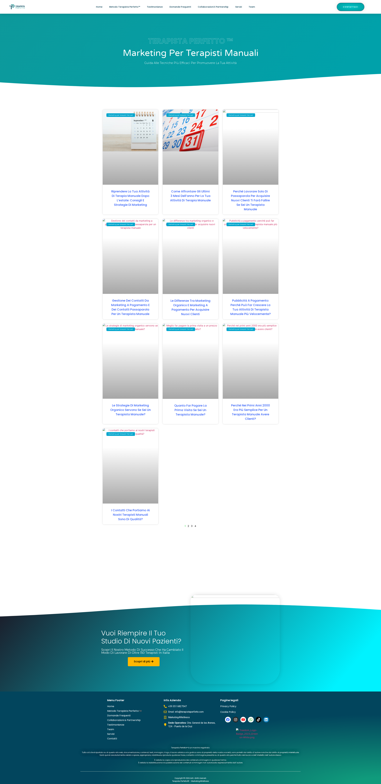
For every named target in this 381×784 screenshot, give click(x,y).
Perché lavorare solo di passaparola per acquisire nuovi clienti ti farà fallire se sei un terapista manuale (250, 200)
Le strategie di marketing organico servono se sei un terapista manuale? (130, 409)
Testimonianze (155, 6)
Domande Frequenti (180, 6)
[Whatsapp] (251, 719)
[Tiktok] (258, 719)
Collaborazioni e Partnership (213, 6)
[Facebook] (228, 719)
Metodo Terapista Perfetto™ (124, 6)
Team (252, 6)
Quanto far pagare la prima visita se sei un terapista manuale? (190, 410)
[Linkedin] (266, 719)
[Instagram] (235, 719)
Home (99, 6)
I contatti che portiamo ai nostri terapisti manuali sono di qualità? (130, 514)
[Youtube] (243, 719)
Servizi (238, 6)
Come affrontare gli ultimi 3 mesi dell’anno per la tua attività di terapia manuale (190, 195)
